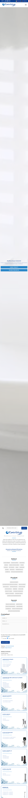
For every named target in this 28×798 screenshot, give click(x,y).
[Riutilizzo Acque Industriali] (14, 532)
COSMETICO (7, 571)
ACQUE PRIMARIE (7, 562)
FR (26, 1)
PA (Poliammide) (6, 684)
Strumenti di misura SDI (18, 591)
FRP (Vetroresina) (6, 683)
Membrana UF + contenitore (8, 794)
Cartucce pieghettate (6, 665)
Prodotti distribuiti (10, 593)
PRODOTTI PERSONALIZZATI (17, 608)
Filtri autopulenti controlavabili (8, 738)
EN (20, 1)
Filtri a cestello (7, 750)
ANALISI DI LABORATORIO (10, 604)
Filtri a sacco (6, 586)
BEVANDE (7, 569)
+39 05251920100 (9, 646)
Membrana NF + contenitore (8, 793)
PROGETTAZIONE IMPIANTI (10, 606)
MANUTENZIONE (19, 606)
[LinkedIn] (7, 1)
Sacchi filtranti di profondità (8, 700)
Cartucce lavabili (6, 666)
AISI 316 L (5, 682)
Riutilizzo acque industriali (17, 571)
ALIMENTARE (22, 567)
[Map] (9, 1)
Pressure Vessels (18, 593)
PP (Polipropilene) (6, 720)
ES (23, 1)
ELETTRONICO (11, 567)
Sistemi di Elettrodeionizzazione (14, 595)
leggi (8, 636)
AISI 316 (4, 773)
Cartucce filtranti (14, 582)
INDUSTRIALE (22, 562)
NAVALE (17, 567)
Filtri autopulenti (13, 586)
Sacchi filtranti (22, 584)
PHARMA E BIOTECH (19, 569)
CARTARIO (6, 567)
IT (17, 1)
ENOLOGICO (12, 569)
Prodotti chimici (8, 591)
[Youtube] (6, 1)
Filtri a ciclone (22, 586)
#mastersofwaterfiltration (14, 550)
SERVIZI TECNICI (19, 604)
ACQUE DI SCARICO (14, 562)
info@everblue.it (8, 647)
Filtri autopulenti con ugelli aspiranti (9, 737)
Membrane (5, 787)
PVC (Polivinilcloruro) (6, 687)
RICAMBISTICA (8, 608)
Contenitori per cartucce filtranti (10, 584)
